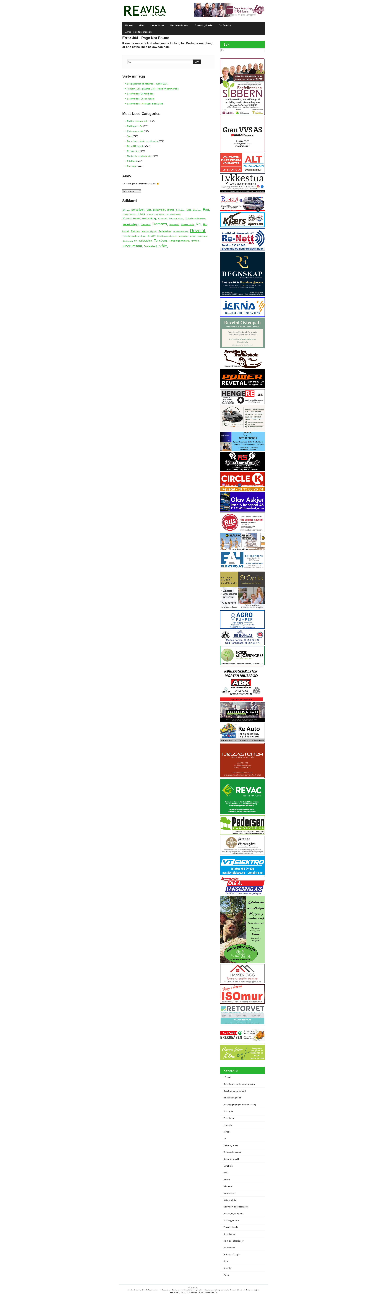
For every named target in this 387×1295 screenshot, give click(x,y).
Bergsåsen (137, 209)
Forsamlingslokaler (204, 25)
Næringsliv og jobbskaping (139, 156)
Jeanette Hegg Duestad (155, 214)
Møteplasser (229, 1193)
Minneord (228, 1186)
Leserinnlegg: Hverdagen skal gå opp (145, 104)
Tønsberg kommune (179, 240)
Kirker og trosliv (230, 1145)
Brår (189, 210)
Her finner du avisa (179, 25)
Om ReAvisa (225, 25)
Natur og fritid (229, 1200)
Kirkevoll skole (175, 214)
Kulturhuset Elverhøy (195, 219)
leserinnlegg (131, 224)
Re (198, 224)
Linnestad (145, 224)
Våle (163, 246)
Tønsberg (160, 240)
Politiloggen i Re (135, 126)
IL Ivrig (141, 214)
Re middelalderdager (180, 231)
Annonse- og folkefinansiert (138, 32)
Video (141, 25)
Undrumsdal (132, 246)
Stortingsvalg (127, 241)
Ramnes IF (174, 225)
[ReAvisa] (145, 16)
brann (170, 209)
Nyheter (129, 25)
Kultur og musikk (135, 131)
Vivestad (150, 246)
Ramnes (159, 224)
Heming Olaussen (129, 214)
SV (135, 241)
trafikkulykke (145, 240)
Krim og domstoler (232, 1152)
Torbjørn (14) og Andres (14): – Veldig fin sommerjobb (153, 89)
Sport (129, 136)
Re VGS (151, 236)
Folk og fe (228, 1111)
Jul (167, 214)
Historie (227, 1132)
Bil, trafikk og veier (136, 146)
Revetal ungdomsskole (134, 236)
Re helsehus (165, 231)
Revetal (197, 230)
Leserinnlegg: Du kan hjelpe (140, 99)
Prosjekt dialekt (230, 1227)
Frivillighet (132, 161)
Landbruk (228, 1166)
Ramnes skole (187, 225)
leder (225, 1172)
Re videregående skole (167, 236)
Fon (206, 209)
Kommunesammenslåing (139, 218)
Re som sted (133, 151)
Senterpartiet (183, 236)
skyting (192, 236)
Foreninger (132, 166)
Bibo (149, 210)
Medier (226, 1179)
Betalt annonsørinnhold (234, 1091)
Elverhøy (197, 210)
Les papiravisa (157, 25)
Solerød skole (202, 236)
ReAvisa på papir (149, 231)
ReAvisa (135, 231)
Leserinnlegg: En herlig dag (140, 94)
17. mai (126, 210)
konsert (162, 218)
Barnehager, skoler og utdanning (142, 141)
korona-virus (176, 218)
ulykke (195, 240)
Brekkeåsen (180, 210)
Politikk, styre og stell (137, 121)
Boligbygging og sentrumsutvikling (239, 1104)
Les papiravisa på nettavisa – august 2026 (147, 84)
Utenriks (227, 1268)
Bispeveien (159, 210)
